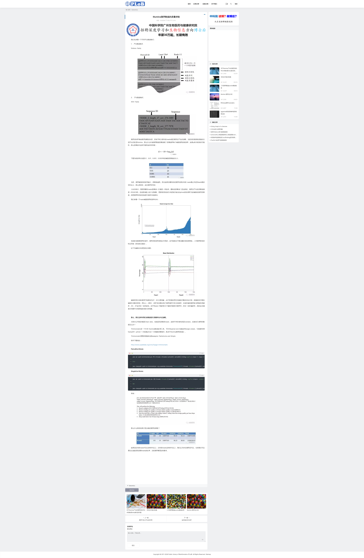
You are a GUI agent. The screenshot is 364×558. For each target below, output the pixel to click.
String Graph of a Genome (219, 126)
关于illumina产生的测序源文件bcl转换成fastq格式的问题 (229, 70)
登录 (236, 4)
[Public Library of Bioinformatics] (135, 4)
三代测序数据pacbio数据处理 (175, 510)
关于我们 (214, 4)
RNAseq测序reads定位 (228, 103)
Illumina (132, 490)
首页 (128, 10)
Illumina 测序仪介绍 (193, 510)
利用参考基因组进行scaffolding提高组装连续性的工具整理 (228, 137)
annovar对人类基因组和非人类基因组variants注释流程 (227, 134)
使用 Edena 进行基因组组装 (219, 132)
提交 (133, 545)
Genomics (135, 10)
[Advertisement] (166, 470)
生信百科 (162, 20)
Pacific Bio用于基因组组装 (219, 140)
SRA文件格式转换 (152, 510)
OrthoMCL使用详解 (217, 129)
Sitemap (208, 554)
